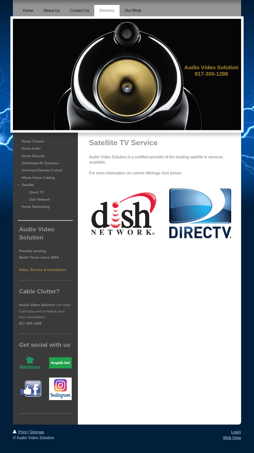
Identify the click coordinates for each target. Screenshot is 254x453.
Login (236, 432)
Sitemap (37, 432)
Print (22, 432)
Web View (232, 438)
